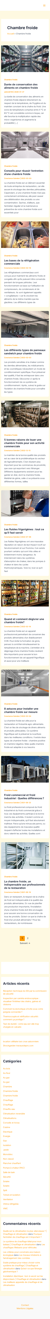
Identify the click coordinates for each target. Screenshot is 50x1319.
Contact (25, 1305)
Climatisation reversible (14, 1113)
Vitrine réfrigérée (10, 1204)
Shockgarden (9, 1045)
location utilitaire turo (12, 1041)
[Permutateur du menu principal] (44, 5)
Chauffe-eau (9, 1109)
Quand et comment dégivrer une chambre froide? (24, 621)
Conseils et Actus (11, 1123)
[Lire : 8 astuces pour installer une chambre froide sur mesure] (25, 683)
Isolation (7, 1145)
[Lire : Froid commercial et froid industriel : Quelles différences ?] (25, 769)
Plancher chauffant (12, 1163)
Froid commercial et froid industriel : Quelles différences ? (24, 796)
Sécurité (7, 1177)
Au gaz (6, 1077)
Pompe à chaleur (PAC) (14, 1168)
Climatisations (9, 1118)
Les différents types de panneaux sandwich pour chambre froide (24, 352)
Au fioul (6, 1073)
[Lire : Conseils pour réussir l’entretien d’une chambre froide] (25, 145)
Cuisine (6, 1127)
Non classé (8, 1159)
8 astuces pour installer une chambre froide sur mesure (21, 710)
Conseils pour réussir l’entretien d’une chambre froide (23, 172)
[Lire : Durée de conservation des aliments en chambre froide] (25, 58)
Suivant (25, 943)
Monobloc (8, 1154)
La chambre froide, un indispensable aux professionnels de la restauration (24, 884)
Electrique (7, 1132)
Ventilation (8, 1199)
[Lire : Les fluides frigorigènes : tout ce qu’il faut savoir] (25, 503)
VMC (5, 1208)
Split (5, 1190)
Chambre (7, 1086)
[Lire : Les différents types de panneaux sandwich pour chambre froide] (25, 324)
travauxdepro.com (24, 1045)
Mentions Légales (25, 1308)
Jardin (6, 1150)
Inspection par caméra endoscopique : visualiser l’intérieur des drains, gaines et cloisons (22, 1001)
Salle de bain (9, 1172)
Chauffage (8, 1100)
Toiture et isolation (11, 1195)
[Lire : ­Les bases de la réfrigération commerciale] (25, 234)
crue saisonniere (30, 1041)
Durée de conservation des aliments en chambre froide (21, 86)
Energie (6, 1136)
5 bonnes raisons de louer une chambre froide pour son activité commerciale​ (24, 443)
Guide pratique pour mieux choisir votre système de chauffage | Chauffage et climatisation (21, 1265)
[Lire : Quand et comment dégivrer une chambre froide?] (25, 593)
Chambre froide (11, 80)
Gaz (5, 1141)
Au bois (6, 1068)
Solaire (6, 1181)
